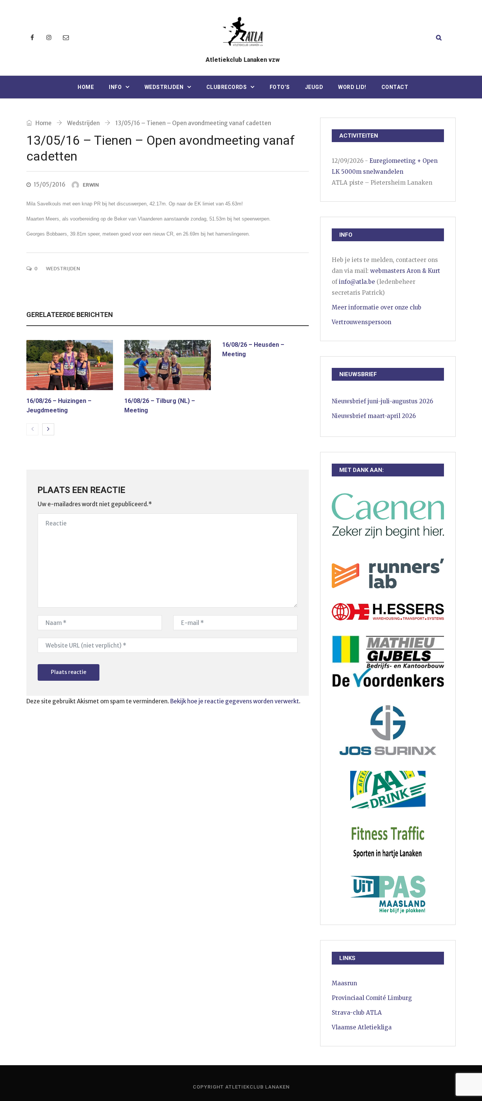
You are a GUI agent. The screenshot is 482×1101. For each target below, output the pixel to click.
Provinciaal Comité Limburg (372, 997)
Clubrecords (226, 87)
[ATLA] (242, 33)
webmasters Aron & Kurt (405, 270)
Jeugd (314, 87)
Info (115, 87)
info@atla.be (357, 281)
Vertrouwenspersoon (361, 322)
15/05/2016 (50, 184)
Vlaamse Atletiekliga (362, 1027)
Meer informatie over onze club (376, 307)
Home (86, 87)
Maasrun (344, 983)
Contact (395, 87)
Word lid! (352, 87)
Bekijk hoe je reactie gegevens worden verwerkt (234, 701)
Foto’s (280, 87)
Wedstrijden (164, 87)
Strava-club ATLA (357, 1012)
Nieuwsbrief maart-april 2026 (374, 416)
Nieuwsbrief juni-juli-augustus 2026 (382, 401)
